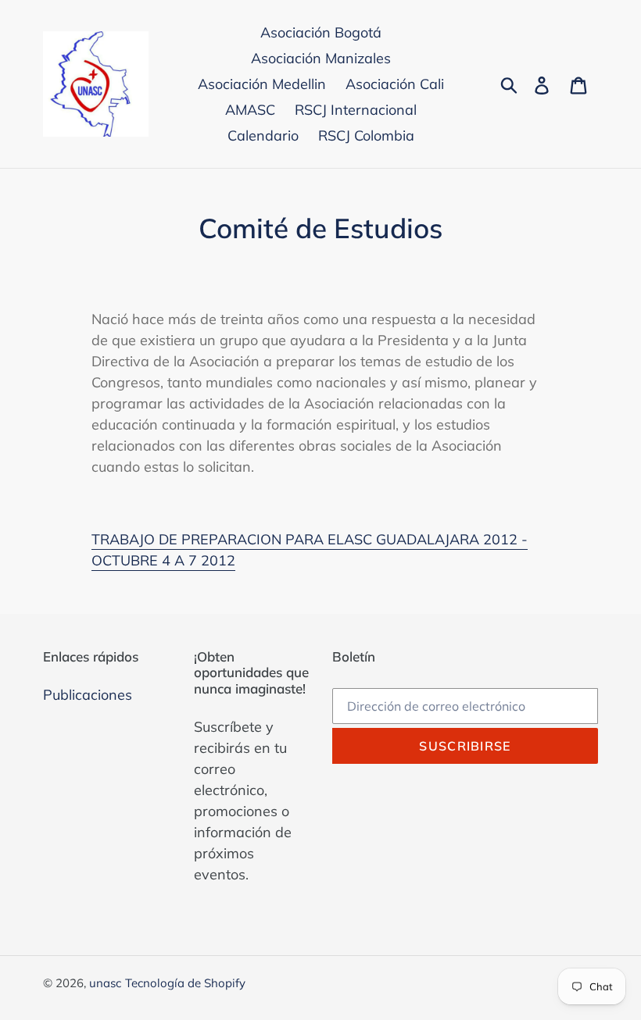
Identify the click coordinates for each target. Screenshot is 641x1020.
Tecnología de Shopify (185, 982)
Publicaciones (87, 695)
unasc (105, 982)
